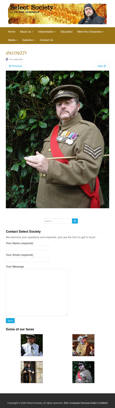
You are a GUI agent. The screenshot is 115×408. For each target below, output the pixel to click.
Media (12, 40)
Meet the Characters (89, 31)
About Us (26, 31)
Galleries (28, 40)
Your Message (15, 266)
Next (101, 66)
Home (11, 31)
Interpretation (46, 31)
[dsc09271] (57, 139)
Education (67, 31)
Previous (16, 66)
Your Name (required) (19, 243)
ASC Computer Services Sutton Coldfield (86, 403)
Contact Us (46, 40)
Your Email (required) (19, 255)
